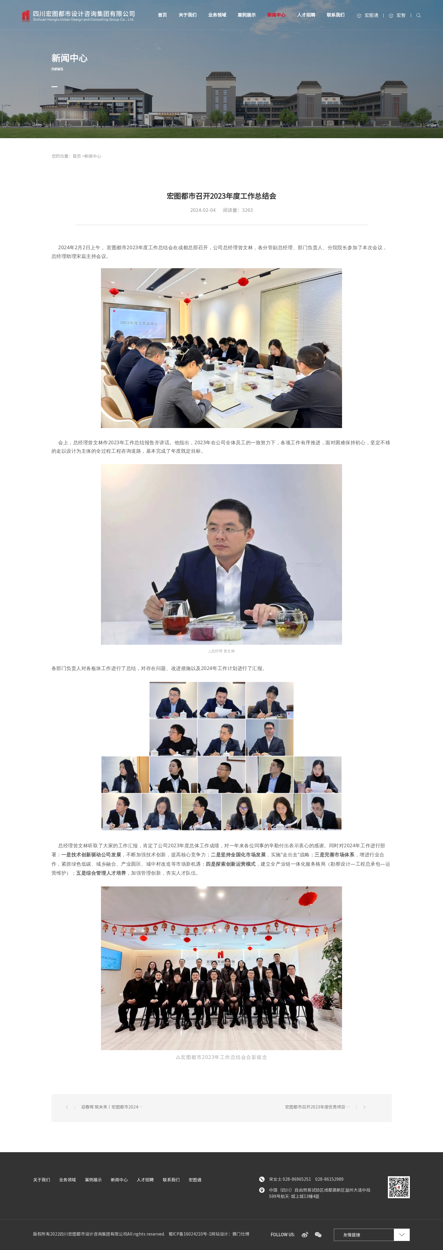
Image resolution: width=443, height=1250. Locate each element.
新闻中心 (276, 15)
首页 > (78, 156)
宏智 (397, 15)
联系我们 (336, 15)
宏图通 (367, 15)
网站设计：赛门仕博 (230, 1234)
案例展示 (247, 15)
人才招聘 (306, 15)
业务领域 (217, 15)
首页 (162, 15)
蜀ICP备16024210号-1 (189, 1234)
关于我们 (188, 15)
